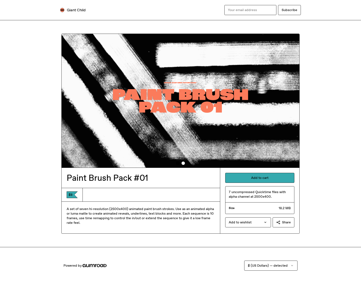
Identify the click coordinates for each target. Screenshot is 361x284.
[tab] (178, 163)
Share (286, 222)
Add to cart (259, 178)
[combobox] (248, 222)
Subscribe (289, 10)
